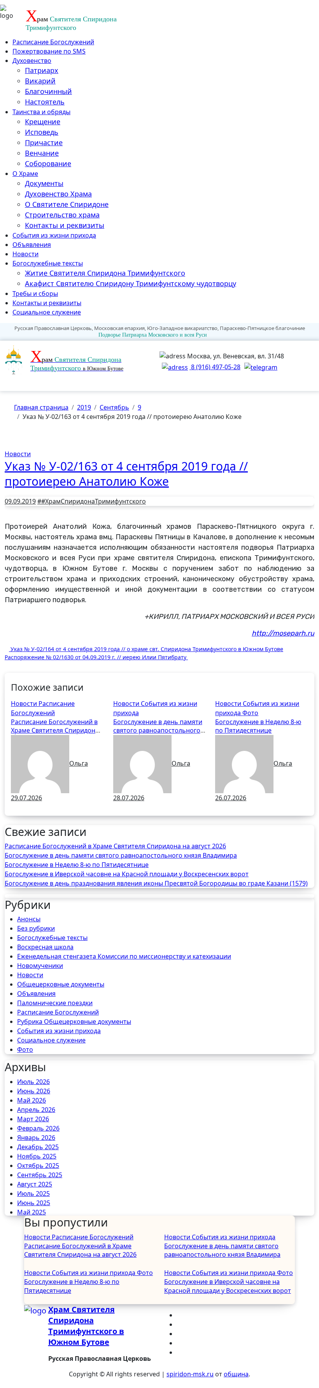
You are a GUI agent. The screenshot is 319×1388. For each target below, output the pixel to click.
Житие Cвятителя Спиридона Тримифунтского (105, 273)
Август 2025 (34, 1184)
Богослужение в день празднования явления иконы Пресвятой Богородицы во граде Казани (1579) (156, 883)
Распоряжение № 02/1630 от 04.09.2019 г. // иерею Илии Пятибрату (96, 657)
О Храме (25, 173)
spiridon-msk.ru (190, 1374)
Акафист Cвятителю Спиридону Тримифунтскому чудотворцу (130, 283)
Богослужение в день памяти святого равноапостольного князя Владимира (157, 730)
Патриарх (41, 70)
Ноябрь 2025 (36, 1156)
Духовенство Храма (58, 193)
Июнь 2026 (33, 1091)
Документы (44, 183)
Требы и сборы (35, 293)
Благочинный (48, 91)
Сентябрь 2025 (39, 1175)
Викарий (40, 80)
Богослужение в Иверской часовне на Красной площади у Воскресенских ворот (127, 874)
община (236, 1374)
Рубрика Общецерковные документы (74, 1021)
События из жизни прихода (54, 235)
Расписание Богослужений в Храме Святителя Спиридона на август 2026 (55, 730)
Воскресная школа (45, 947)
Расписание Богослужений (53, 42)
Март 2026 (33, 1119)
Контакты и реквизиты (64, 225)
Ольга (78, 763)
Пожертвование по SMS (49, 51)
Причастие (44, 142)
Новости (25, 254)
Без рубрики (36, 928)
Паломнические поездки (55, 1003)
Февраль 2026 (38, 1128)
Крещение (42, 121)
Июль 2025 (33, 1193)
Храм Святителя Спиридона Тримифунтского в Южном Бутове (86, 1325)
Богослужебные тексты (47, 263)
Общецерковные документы (60, 984)
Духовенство (31, 60)
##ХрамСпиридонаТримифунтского (91, 501)
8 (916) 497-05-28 (214, 367)
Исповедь (41, 132)
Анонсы (28, 919)
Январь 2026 (36, 1137)
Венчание (42, 153)
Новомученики (40, 965)
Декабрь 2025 (38, 1147)
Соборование (48, 163)
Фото (250, 713)
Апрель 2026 (36, 1109)
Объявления (31, 244)
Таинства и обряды (41, 112)
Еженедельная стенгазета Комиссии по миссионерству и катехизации (124, 956)
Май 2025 (31, 1212)
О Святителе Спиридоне (67, 204)
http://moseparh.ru (283, 633)
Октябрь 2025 (38, 1165)
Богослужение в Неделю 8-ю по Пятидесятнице (258, 726)
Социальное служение (46, 312)
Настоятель (45, 101)
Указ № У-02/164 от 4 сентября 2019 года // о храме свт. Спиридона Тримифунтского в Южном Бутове (146, 649)
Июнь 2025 (33, 1203)
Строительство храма (62, 214)
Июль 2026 (33, 1081)
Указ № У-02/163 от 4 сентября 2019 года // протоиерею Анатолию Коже (126, 473)
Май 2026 (31, 1100)
